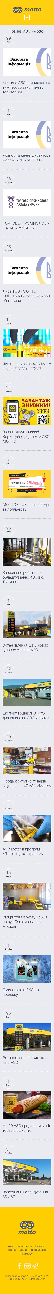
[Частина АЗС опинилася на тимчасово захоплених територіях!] (27, 62)
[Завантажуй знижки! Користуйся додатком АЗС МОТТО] (27, 411)
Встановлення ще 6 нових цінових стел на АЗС (25, 647)
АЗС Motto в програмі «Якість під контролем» (23, 851)
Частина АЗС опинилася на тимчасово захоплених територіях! (26, 87)
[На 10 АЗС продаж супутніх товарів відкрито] (27, 1105)
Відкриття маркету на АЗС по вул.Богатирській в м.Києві (26, 922)
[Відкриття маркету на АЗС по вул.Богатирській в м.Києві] (27, 896)
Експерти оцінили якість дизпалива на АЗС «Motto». (26, 715)
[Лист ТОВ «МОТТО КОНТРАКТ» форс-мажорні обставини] (27, 270)
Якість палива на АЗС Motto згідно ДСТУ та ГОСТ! (27, 366)
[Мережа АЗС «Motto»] (27, 1227)
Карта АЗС (27, 1253)
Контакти (40, 1246)
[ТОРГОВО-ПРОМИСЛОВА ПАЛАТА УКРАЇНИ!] (27, 202)
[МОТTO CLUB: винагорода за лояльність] (27, 484)
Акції (10, 1246)
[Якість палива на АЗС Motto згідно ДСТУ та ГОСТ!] (27, 343)
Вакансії (24, 1250)
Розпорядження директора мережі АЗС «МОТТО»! (26, 157)
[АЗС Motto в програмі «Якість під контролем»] (27, 828)
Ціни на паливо (38, 1250)
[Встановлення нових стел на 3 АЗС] (27, 1037)
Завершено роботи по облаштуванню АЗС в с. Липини (23, 577)
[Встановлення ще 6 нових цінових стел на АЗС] (27, 624)
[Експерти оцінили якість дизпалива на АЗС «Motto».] (27, 692)
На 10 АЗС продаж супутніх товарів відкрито (27, 1128)
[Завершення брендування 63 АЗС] (27, 1172)
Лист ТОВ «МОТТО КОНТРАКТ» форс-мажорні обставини (27, 296)
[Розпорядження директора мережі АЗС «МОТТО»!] (27, 134)
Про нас (12, 1250)
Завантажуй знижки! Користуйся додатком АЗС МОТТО (26, 437)
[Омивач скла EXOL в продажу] (27, 969)
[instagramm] (27, 1266)
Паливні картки (24, 1246)
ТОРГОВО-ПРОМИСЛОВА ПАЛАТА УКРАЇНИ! (26, 225)
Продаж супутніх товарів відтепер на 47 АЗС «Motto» (27, 783)
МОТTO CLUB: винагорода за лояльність (26, 507)
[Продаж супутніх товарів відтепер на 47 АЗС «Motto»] (27, 760)
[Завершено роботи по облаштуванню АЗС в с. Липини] (27, 552)
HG (22, 1278)
